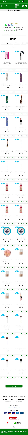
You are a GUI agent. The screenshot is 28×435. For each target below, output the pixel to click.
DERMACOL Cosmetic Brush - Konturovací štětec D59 (7, 348)
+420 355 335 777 (9, 30)
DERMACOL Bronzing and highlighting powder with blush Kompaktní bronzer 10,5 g (7, 261)
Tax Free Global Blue (20, 399)
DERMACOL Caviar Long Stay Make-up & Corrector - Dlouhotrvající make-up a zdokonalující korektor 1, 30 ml (21, 262)
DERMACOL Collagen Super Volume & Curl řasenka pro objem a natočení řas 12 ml (21, 305)
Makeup (11, 33)
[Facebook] (10, 407)
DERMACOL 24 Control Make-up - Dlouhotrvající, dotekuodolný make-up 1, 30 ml (7, 195)
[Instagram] (16, 407)
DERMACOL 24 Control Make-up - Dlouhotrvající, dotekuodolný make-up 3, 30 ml (7, 217)
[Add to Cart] (24, 70)
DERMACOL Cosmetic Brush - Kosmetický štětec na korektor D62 (21, 348)
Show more (14, 386)
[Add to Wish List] (12, 70)
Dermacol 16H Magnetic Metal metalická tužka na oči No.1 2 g (7, 151)
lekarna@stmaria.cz (20, 27)
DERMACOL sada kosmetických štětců (7, 63)
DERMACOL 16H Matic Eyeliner (7, 172)
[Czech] (3, 5)
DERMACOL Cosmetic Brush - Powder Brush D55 (7, 370)
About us (22, 396)
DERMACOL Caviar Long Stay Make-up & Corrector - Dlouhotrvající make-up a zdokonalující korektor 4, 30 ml (7, 306)
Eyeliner (23, 43)
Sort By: (14, 47)
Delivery (5, 399)
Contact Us (8, 401)
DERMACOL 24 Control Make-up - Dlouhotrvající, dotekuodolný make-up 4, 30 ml (21, 217)
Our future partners (18, 401)
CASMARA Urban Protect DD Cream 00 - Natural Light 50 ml (7, 85)
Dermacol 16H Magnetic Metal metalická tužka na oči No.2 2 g (21, 151)
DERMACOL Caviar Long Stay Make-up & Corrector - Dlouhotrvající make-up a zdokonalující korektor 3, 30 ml (21, 284)
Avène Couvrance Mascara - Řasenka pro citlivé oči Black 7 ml (21, 63)
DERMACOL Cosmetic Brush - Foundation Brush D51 (7, 326)
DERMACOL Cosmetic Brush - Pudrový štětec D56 (21, 370)
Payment (11, 399)
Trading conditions (14, 396)
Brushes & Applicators (7, 43)
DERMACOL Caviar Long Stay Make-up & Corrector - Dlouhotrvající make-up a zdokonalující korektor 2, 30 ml (7, 284)
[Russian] (3, 6)
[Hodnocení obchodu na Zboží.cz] (14, 418)
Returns (5, 396)
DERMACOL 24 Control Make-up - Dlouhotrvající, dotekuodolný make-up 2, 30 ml (21, 195)
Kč (16, 5)
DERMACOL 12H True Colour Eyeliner (21, 85)
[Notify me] (10, 70)
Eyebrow (17, 43)
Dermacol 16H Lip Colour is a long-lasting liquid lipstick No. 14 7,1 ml (21, 129)
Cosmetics (6, 33)
